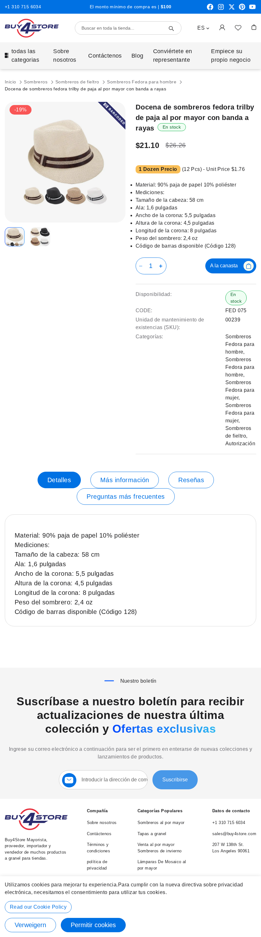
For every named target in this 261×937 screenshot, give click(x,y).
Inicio (11, 81)
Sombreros (36, 81)
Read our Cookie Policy (38, 907)
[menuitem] (24, 55)
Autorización (240, 443)
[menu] (130, 55)
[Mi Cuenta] (222, 27)
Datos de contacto (231, 810)
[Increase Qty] (162, 266)
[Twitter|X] (232, 9)
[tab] (59, 480)
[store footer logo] (36, 828)
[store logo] (32, 28)
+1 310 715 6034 (23, 6)
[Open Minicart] (253, 27)
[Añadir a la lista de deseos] (238, 27)
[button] (203, 28)
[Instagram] (221, 9)
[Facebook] (210, 9)
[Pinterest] (242, 9)
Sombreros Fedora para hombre (142, 81)
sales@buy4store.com (234, 833)
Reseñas (191, 479)
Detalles (59, 479)
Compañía (97, 810)
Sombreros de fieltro (78, 81)
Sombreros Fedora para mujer (240, 390)
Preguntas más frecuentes (126, 496)
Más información (124, 479)
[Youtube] (252, 9)
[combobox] (128, 28)
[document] (130, 906)
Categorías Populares (160, 810)
